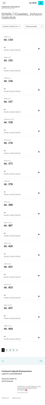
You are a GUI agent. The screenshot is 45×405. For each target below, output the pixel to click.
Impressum (5, 398)
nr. (8, 39)
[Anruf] (4, 361)
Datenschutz (16, 398)
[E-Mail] (4, 3)
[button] (40, 3)
